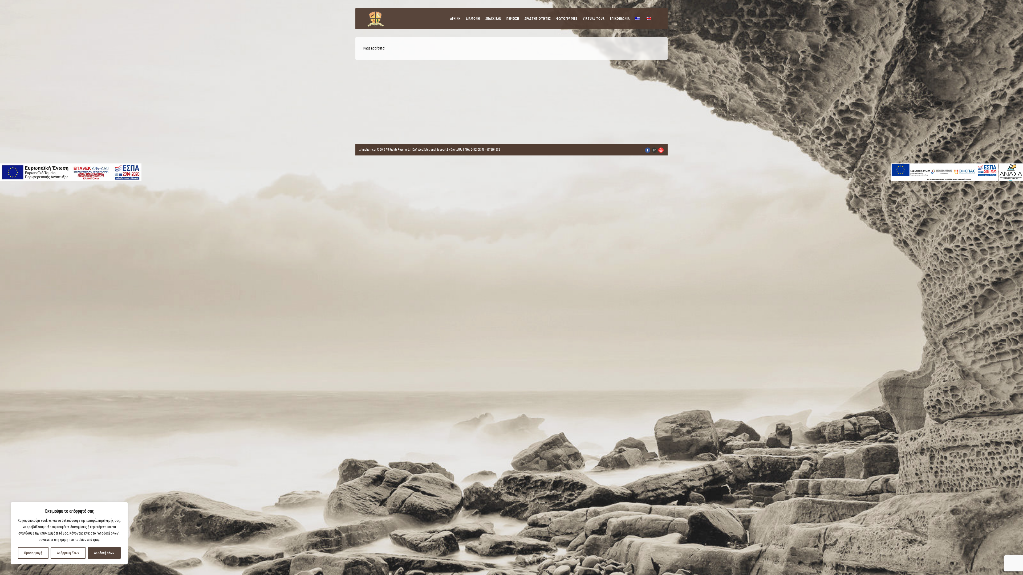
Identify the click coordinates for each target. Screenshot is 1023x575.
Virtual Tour (594, 18)
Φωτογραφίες (567, 18)
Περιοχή (512, 18)
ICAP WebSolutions (423, 149)
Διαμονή (473, 18)
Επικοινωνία (620, 18)
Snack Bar (493, 18)
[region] (69, 533)
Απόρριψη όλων (68, 553)
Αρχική (455, 18)
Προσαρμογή (33, 553)
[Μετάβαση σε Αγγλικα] (649, 20)
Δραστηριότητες (538, 18)
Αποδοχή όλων (104, 553)
